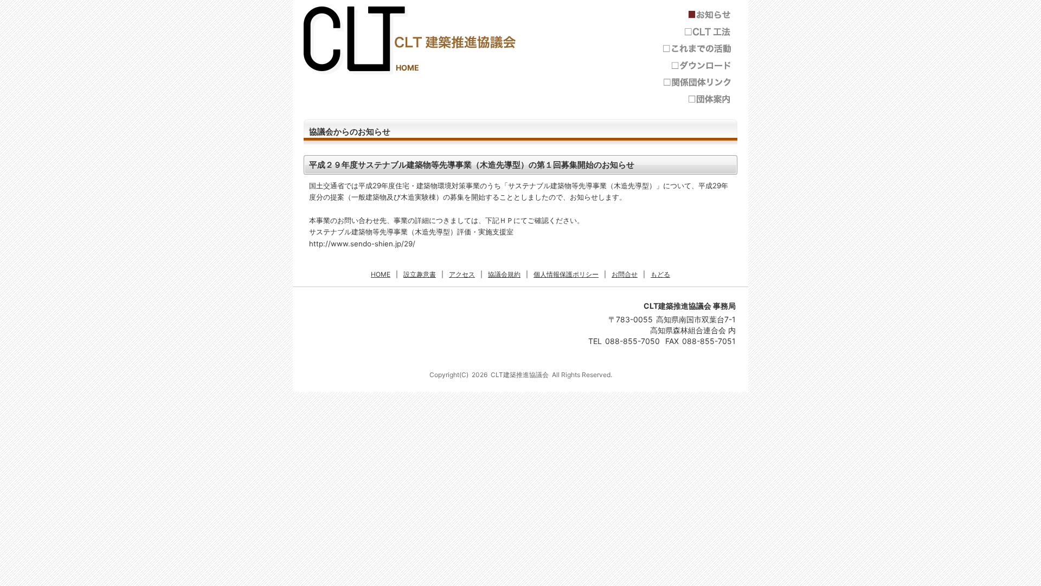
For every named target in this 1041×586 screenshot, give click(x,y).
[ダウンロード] (696, 65)
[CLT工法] (696, 31)
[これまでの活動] (696, 48)
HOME (407, 67)
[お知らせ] (696, 15)
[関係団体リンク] (696, 82)
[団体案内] (696, 99)
